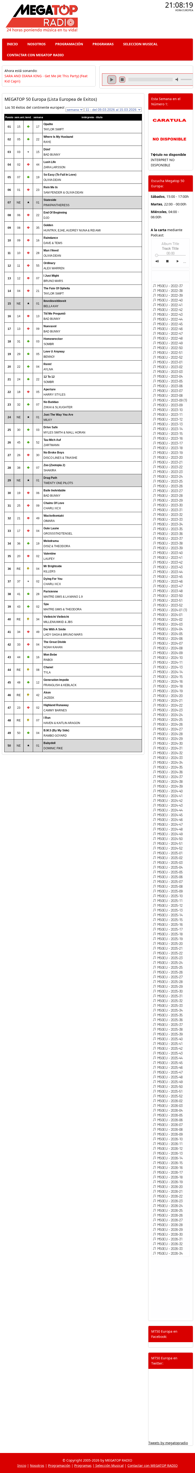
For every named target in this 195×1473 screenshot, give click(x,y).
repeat (151, 84)
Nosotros (37, 1465)
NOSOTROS (36, 44)
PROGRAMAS (103, 44)
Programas (83, 1465)
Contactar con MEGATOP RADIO (152, 1465)
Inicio (21, 1465)
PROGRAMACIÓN (69, 44)
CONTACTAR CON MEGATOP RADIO (35, 55)
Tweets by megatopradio (168, 1443)
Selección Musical (109, 1465)
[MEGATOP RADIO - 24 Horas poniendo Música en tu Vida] (41, 31)
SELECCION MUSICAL (140, 44)
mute (178, 79)
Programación (59, 1465)
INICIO (12, 44)
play (112, 79)
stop (122, 79)
